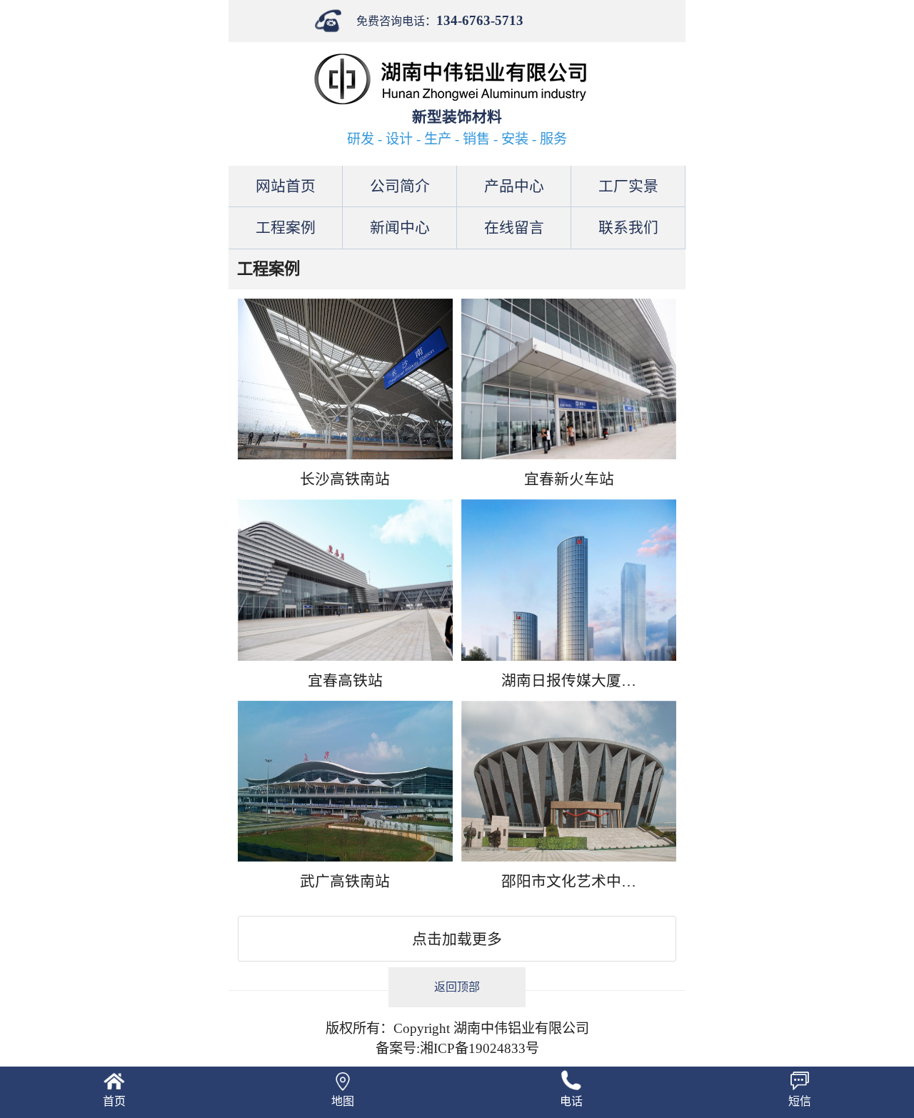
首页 (114, 1101)
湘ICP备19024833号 (479, 1048)
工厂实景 (628, 186)
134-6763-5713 (479, 20)
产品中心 (514, 186)
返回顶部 (457, 987)
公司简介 (400, 186)
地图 (342, 1101)
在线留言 (514, 227)
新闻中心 (400, 227)
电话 (571, 1101)
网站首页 (286, 186)
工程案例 (286, 227)
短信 (799, 1101)
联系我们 (628, 227)
